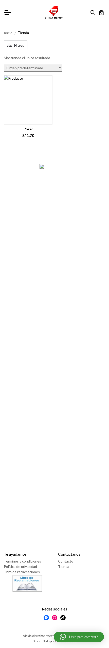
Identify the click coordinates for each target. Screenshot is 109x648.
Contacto (65, 561)
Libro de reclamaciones (22, 572)
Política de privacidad (20, 566)
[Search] (94, 12)
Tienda (63, 566)
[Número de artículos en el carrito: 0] (101, 13)
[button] (79, 637)
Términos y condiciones (22, 561)
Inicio (8, 33)
